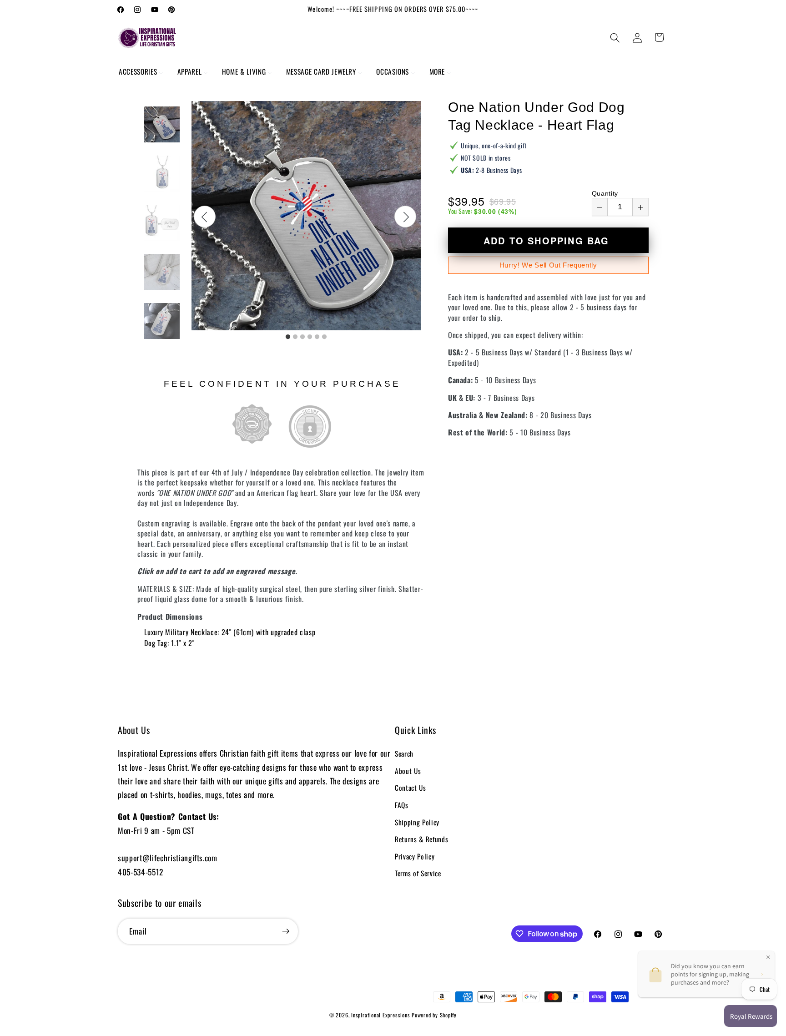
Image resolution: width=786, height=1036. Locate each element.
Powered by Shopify (434, 1015)
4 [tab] (309, 337)
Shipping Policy (417, 822)
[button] (615, 37)
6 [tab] (324, 337)
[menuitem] (141, 71)
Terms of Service (418, 873)
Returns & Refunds (421, 839)
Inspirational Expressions (380, 1015)
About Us (408, 771)
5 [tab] (317, 337)
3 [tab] (302, 337)
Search (404, 753)
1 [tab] (288, 337)
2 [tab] (295, 337)
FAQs (401, 805)
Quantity (605, 193)
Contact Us (410, 788)
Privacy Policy (414, 856)
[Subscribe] (286, 931)
